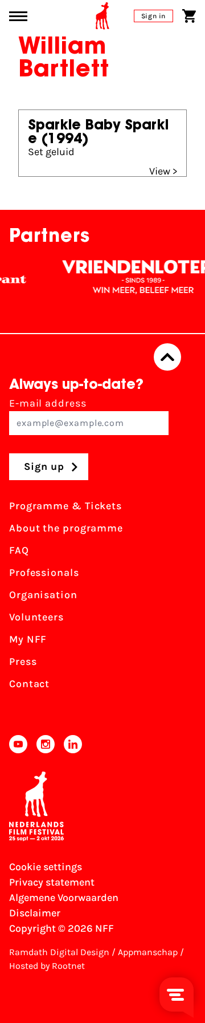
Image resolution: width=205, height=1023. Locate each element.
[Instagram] (45, 744)
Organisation (43, 594)
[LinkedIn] (73, 744)
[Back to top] (167, 357)
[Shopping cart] (189, 16)
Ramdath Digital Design (59, 952)
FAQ (19, 550)
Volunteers (36, 617)
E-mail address (48, 403)
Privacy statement (52, 882)
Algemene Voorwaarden (63, 897)
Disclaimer (34, 913)
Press (23, 661)
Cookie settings (45, 866)
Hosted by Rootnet (47, 965)
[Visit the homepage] (102, 16)
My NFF (28, 639)
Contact (29, 683)
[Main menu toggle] (18, 16)
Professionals (44, 572)
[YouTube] (18, 744)
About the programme (66, 528)
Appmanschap (148, 952)
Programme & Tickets (65, 506)
